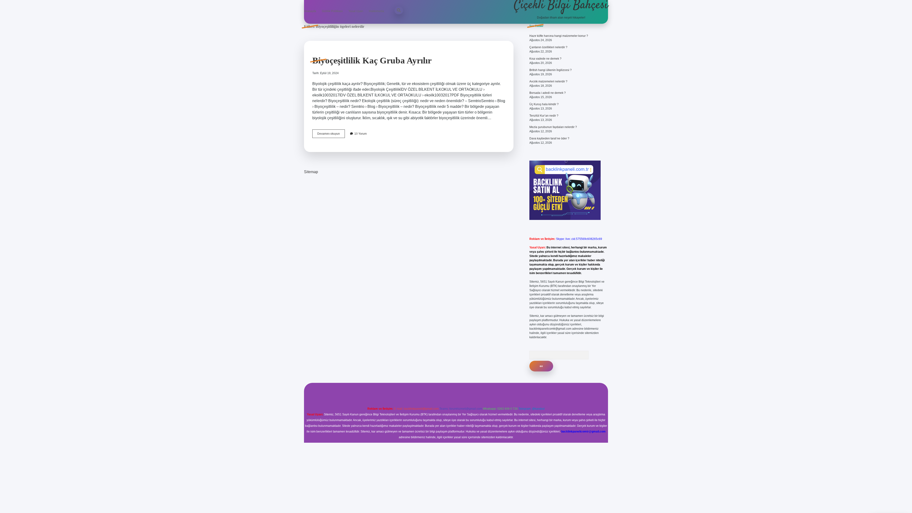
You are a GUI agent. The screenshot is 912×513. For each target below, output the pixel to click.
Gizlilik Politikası (332, 11)
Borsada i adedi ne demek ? (547, 93)
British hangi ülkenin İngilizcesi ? (550, 70)
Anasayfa (310, 11)
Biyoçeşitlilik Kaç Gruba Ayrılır (372, 60)
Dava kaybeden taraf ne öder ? (549, 138)
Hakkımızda (376, 11)
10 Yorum (360, 133)
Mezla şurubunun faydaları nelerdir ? (553, 127)
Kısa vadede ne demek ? (545, 58)
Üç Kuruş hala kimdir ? (544, 104)
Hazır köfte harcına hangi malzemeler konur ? (558, 36)
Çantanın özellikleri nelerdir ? (548, 47)
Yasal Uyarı (355, 11)
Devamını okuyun (331, 135)
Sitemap (311, 172)
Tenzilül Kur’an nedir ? (543, 115)
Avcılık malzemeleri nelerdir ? (548, 81)
